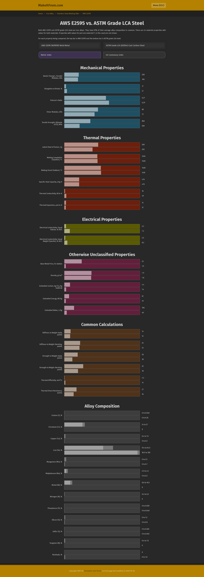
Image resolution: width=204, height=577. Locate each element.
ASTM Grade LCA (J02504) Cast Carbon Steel (125, 45)
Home (40, 14)
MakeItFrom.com (50, 5)
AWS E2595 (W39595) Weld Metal (55, 45)
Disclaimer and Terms (92, 571)
